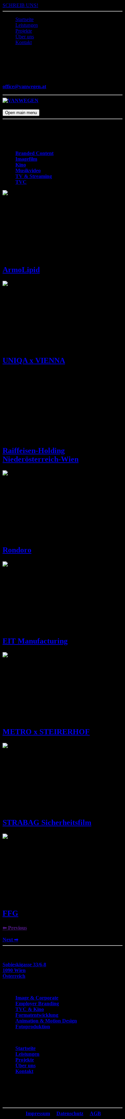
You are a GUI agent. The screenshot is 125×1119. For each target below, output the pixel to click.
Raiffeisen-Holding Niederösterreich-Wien (41, 454)
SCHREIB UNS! (20, 5)
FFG (10, 913)
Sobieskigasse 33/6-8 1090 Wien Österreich (24, 970)
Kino (20, 164)
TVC (21, 182)
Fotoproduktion (32, 1026)
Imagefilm (26, 159)
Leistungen (26, 25)
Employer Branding (37, 1003)
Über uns (24, 36)
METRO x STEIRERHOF (46, 732)
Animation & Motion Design (46, 1020)
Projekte (23, 31)
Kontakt (23, 42)
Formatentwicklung (36, 1015)
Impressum (38, 1113)
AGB (95, 1113)
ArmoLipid (21, 270)
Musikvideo (28, 170)
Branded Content (34, 153)
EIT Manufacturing (35, 641)
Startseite (24, 19)
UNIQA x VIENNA (34, 360)
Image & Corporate (36, 997)
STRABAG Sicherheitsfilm (47, 822)
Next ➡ (10, 939)
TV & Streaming (33, 176)
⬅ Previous (15, 927)
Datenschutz (69, 1113)
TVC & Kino (29, 1009)
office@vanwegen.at (24, 86)
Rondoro (17, 550)
